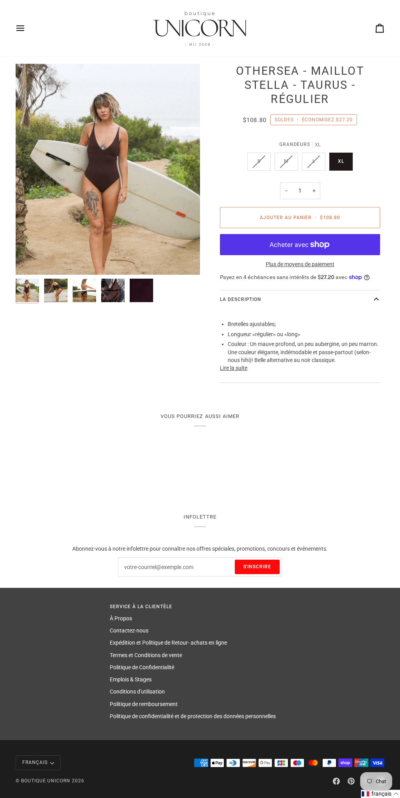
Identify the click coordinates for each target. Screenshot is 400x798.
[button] (380, 794)
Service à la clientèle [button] (141, 606)
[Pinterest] (351, 781)
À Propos (121, 618)
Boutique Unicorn (45, 781)
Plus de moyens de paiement (300, 264)
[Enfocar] (108, 169)
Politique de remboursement (144, 704)
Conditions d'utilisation (137, 691)
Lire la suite (233, 368)
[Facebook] (336, 781)
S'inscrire (257, 566)
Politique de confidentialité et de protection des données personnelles (193, 716)
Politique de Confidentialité (142, 667)
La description (240, 299)
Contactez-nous (129, 630)
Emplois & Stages (131, 679)
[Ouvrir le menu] (27, 28)
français (35, 762)
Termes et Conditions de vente (146, 655)
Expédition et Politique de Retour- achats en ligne (168, 642)
